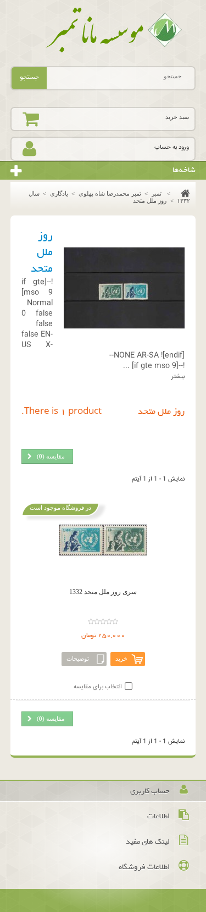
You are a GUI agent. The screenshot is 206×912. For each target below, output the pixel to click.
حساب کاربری (150, 791)
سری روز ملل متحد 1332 (103, 592)
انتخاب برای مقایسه (98, 687)
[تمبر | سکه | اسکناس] (103, 30)
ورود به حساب (171, 147)
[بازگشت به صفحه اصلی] (182, 193)
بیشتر (178, 376)
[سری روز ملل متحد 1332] (103, 540)
